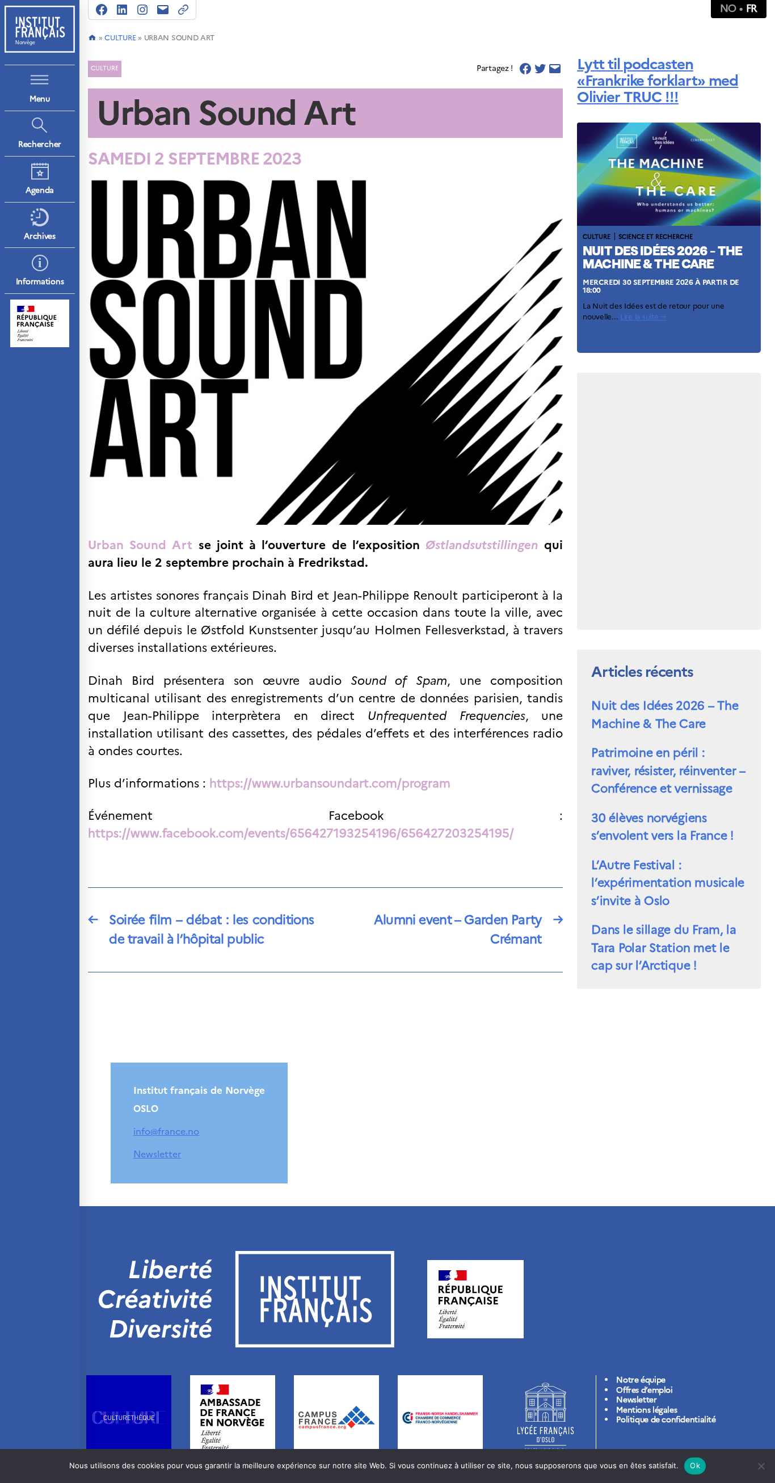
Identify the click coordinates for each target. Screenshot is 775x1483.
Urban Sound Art (140, 545)
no (728, 8)
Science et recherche (655, 236)
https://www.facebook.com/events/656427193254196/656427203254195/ (301, 833)
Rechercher (39, 144)
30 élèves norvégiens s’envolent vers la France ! (662, 827)
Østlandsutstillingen (482, 545)
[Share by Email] (555, 68)
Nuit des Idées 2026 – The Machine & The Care (664, 714)
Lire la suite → (643, 316)
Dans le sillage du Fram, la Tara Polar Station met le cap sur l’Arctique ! (663, 947)
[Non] (760, 1466)
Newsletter (157, 1154)
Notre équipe (640, 1380)
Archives (40, 236)
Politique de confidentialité (665, 1420)
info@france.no (166, 1131)
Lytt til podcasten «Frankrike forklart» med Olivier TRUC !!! (657, 80)
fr (751, 8)
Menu (40, 99)
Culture (120, 37)
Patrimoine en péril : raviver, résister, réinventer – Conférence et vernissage (668, 770)
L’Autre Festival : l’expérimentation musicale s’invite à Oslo (667, 882)
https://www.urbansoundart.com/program (329, 783)
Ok (695, 1465)
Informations (40, 282)
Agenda (40, 190)
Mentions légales (646, 1410)
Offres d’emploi (644, 1390)
